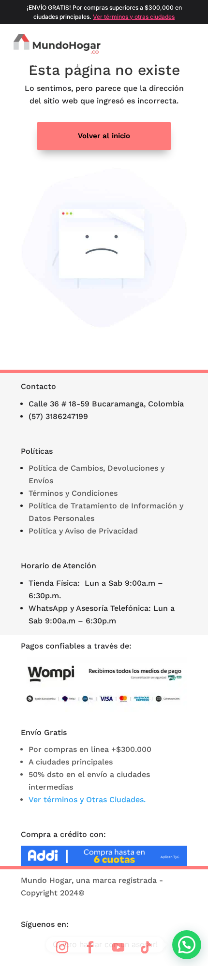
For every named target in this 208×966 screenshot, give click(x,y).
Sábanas (81, 64)
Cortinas (35, 64)
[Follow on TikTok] (146, 948)
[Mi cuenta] (182, 44)
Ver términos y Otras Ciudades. (87, 799)
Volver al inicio (104, 135)
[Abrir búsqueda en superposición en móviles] (169, 44)
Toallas (176, 64)
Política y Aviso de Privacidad (83, 530)
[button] (186, 944)
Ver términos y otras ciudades (134, 16)
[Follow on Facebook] (90, 948)
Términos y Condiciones (73, 493)
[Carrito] (196, 44)
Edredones (130, 64)
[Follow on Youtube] (118, 948)
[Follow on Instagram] (62, 948)
